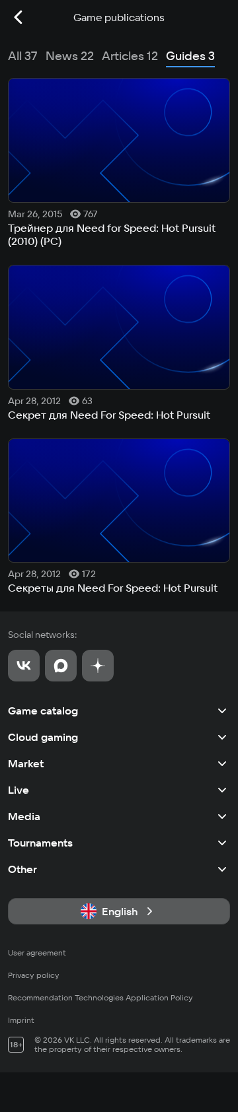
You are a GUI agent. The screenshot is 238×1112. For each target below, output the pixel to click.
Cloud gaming (43, 737)
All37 (23, 55)
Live (18, 789)
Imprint (21, 1020)
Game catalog (43, 710)
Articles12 (130, 55)
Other (22, 869)
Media (24, 816)
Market (26, 763)
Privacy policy (34, 975)
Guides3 (190, 55)
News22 (70, 55)
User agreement (37, 952)
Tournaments (40, 842)
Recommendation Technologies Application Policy (100, 997)
